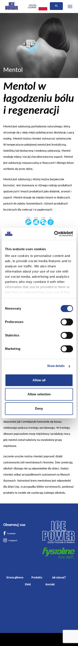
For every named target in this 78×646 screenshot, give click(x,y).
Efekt (28, 584)
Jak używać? (59, 577)
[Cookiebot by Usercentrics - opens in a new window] (55, 234)
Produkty (36, 577)
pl (56, 6)
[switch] (67, 321)
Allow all (39, 380)
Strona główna (14, 577)
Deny (39, 408)
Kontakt (50, 584)
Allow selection (39, 394)
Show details (56, 366)
